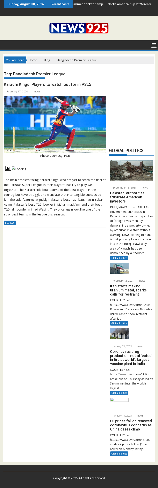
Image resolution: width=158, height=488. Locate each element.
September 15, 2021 (124, 187)
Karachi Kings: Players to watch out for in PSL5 (47, 84)
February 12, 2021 (123, 280)
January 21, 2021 (122, 346)
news (37, 91)
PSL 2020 (10, 222)
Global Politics (119, 257)
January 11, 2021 (122, 415)
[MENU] (154, 45)
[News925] (7, 44)
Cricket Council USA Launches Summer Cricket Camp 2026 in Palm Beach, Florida (75, 4)
